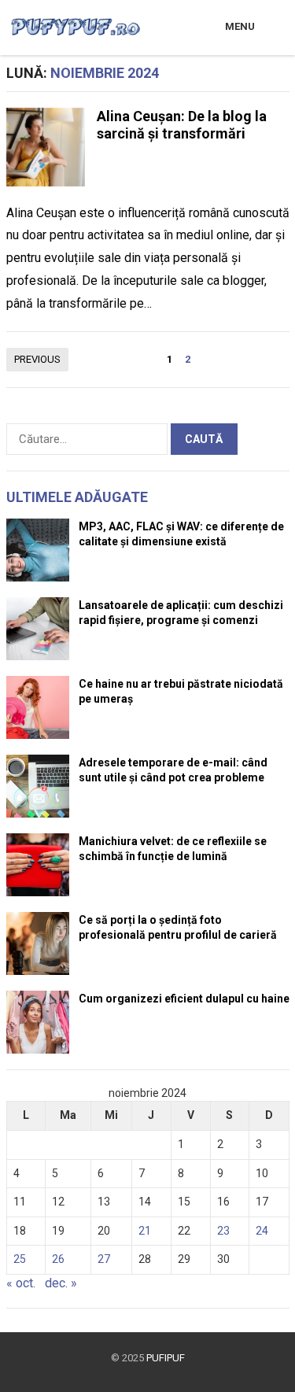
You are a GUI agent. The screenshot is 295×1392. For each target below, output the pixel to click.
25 (19, 1259)
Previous (37, 359)
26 (58, 1259)
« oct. (20, 1283)
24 (262, 1230)
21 (144, 1230)
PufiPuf (165, 1358)
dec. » (61, 1283)
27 (104, 1259)
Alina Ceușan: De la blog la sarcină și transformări (182, 125)
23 (223, 1230)
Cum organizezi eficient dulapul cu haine (184, 998)
